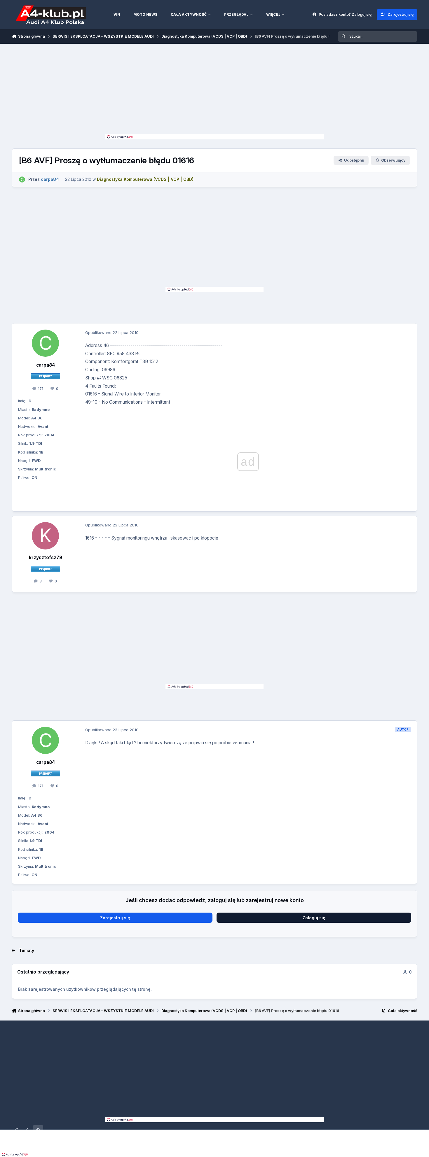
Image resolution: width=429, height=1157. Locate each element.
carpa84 (45, 365)
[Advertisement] (214, 90)
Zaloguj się (314, 917)
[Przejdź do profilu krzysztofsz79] (45, 535)
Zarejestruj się (115, 917)
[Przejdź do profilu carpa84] (22, 179)
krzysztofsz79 (45, 557)
